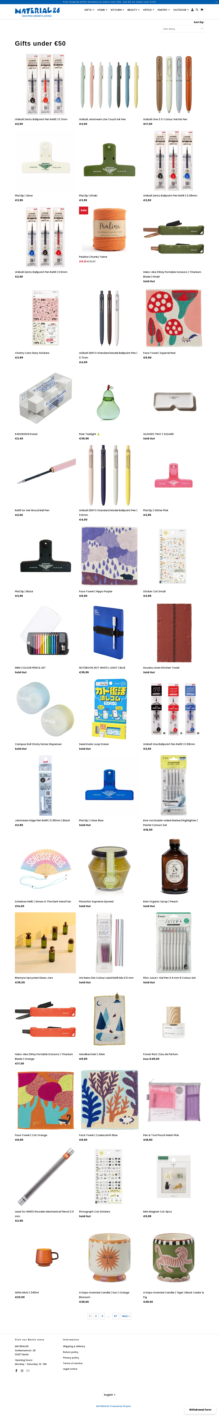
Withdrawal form (200, 1409)
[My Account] (192, 10)
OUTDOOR (181, 10)
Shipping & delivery (74, 1346)
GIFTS (89, 10)
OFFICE (148, 10)
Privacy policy (71, 1357)
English (109, 1395)
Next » (126, 1316)
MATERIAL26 (102, 1406)
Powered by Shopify (120, 1406)
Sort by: (199, 22)
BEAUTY (133, 10)
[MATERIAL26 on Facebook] (16, 1371)
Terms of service (73, 1363)
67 (115, 1316)
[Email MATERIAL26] (28, 1371)
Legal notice (70, 1369)
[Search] (197, 10)
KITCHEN (117, 10)
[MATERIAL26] (37, 12)
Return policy (70, 1352)
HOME (102, 10)
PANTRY (164, 10)
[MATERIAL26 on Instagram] (22, 1371)
